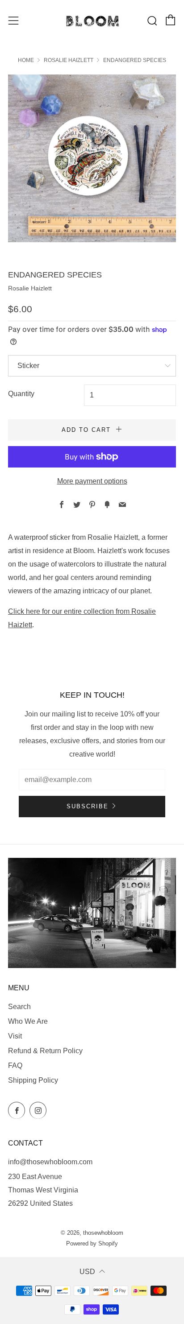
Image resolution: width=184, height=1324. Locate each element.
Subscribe (88, 806)
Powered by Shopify (92, 1243)
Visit (15, 1036)
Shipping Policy (33, 1080)
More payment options (92, 481)
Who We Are (28, 1021)
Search (19, 1006)
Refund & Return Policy (45, 1051)
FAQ (15, 1065)
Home (26, 60)
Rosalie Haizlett (68, 60)
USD (87, 1271)
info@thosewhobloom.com (50, 1162)
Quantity (21, 393)
